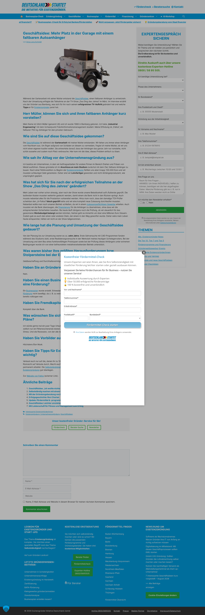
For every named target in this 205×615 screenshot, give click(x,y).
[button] (6, 609)
